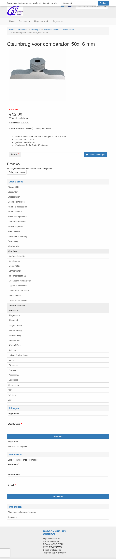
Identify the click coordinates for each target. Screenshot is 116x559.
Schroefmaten (15, 270)
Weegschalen (14, 196)
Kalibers (12, 350)
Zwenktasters (15, 295)
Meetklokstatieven (17, 305)
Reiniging (12, 394)
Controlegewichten (16, 201)
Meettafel (13, 320)
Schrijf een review (43, 128)
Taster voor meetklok (18, 300)
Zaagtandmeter (15, 325)
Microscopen (13, 385)
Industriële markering (17, 236)
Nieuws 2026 (14, 186)
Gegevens (12, 517)
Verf (9, 399)
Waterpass (13, 365)
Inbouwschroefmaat (17, 275)
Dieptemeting (15, 265)
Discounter (13, 191)
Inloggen (58, 436)
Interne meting (15, 330)
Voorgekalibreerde (17, 256)
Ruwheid (12, 369)
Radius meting (15, 335)
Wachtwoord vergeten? (18, 446)
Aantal (14, 154)
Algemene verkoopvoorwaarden (22, 512)
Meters (12, 360)
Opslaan (103, 3)
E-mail (11, 484)
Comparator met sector (19, 290)
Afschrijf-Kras (15, 345)
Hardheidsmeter (15, 211)
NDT (10, 390)
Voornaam (13, 464)
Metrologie (12, 251)
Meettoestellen (14, 231)
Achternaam (14, 474)
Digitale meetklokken (18, 285)
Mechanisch (14, 310)
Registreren (13, 441)
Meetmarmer (14, 340)
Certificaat (13, 379)
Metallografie (14, 246)
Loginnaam (13, 413)
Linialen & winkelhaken (19, 355)
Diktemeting (13, 241)
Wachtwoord (14, 423)
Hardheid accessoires (17, 206)
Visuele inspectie (15, 226)
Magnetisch (14, 315)
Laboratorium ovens (17, 221)
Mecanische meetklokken (20, 280)
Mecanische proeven (17, 216)
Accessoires (14, 374)
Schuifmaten (14, 260)
